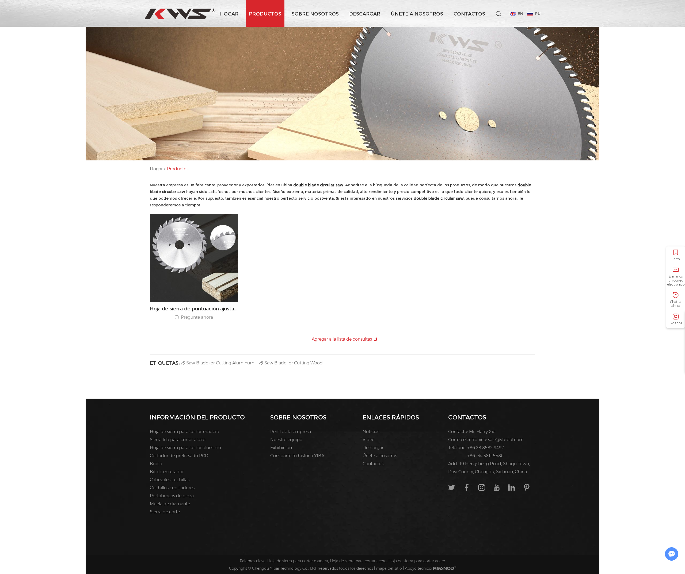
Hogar (229, 14)
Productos (265, 14)
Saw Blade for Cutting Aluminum (220, 362)
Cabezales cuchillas (169, 479)
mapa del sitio (389, 568)
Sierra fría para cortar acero (178, 439)
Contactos (469, 14)
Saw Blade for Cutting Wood (293, 362)
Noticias (371, 431)
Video (369, 439)
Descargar (364, 14)
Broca (156, 463)
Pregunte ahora (197, 317)
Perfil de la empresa (290, 431)
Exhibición (281, 447)
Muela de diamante (170, 503)
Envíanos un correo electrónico (675, 280)
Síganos (676, 323)
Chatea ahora (675, 303)
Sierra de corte (165, 511)
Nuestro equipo (286, 439)
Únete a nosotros (417, 14)
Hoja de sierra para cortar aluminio (185, 447)
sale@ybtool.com (506, 439)
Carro (676, 259)
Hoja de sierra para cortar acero (358, 560)
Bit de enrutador (167, 471)
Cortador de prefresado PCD (179, 455)
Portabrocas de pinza (172, 495)
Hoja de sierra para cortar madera (184, 431)
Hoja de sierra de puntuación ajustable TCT (194, 309)
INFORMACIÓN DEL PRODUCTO (197, 417)
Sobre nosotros (315, 14)
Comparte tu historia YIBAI (298, 455)
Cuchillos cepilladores (172, 487)
